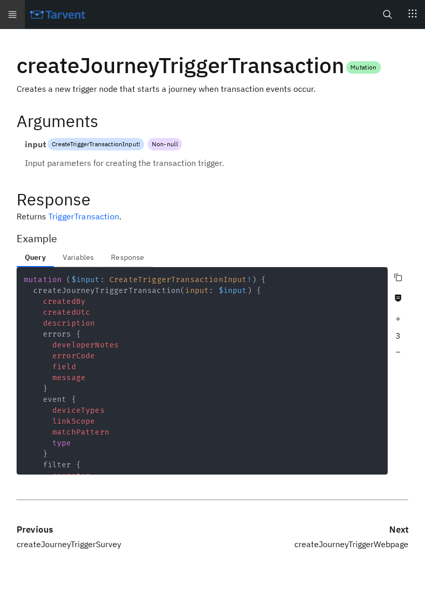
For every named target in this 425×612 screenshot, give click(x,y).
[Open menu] (12, 14)
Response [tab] (127, 257)
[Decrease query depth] (398, 352)
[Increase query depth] (398, 319)
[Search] (387, 14)
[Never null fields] (398, 298)
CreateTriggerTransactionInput (95, 144)
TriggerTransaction (83, 216)
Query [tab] (35, 257)
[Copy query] (398, 277)
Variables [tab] (78, 257)
